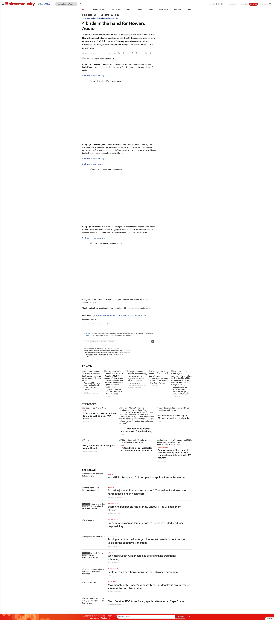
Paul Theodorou (141, 315)
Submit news (233, 4)
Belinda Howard (127, 315)
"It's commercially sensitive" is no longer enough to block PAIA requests (99, 416)
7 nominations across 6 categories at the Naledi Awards (101, 354)
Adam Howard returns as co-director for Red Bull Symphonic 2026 (103, 350)
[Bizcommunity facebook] (216, 4)
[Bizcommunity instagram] (219, 4)
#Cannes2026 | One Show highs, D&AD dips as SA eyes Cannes (91, 386)
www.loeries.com (110, 18)
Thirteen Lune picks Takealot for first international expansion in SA (137, 449)
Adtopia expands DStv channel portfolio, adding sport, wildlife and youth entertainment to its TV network (174, 454)
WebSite (111, 342)
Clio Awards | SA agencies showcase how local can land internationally (136, 379)
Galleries (98, 18)
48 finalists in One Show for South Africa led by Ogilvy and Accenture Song (181, 390)
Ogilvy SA (95, 315)
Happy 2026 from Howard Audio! (94, 356)
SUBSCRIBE (181, 616)
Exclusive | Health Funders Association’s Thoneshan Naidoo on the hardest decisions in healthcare (147, 492)
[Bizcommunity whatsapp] (225, 4)
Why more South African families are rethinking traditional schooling (142, 557)
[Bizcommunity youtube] (222, 4)
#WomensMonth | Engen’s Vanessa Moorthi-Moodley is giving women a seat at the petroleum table (149, 587)
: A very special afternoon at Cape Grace (146, 601)
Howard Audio (92, 53)
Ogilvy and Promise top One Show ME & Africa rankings (114, 391)
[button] (80, 4)
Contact (103, 342)
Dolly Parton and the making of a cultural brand (99, 446)
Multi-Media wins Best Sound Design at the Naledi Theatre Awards (104, 352)
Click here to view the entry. (93, 75)
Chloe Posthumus (113, 604)
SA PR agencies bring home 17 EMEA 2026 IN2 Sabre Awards (159, 380)
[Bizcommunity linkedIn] (210, 4)
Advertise (243, 4)
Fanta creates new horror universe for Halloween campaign (143, 572)
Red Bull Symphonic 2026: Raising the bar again (98, 348)
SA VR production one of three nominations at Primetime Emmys (137, 430)
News (87, 342)
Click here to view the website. (94, 164)
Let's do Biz (269, 619)
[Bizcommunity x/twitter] (214, 4)
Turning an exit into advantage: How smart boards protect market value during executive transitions (146, 541)
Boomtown (104, 315)
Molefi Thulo (115, 315)
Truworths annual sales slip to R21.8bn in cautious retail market (174, 416)
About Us (95, 342)
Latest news (88, 18)
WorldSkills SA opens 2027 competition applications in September (146, 477)
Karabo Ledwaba (88, 451)
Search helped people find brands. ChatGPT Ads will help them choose (144, 508)
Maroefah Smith (112, 591)
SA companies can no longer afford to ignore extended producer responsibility (145, 525)
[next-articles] (191, 374)
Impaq (109, 562)
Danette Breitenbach (87, 392)
